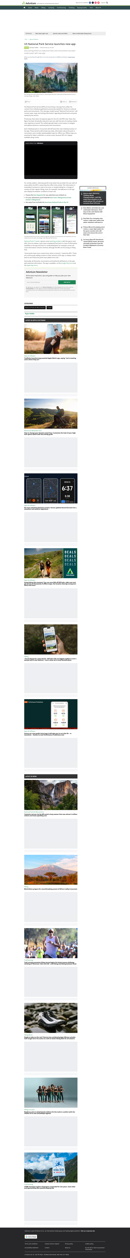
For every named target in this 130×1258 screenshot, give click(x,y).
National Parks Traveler (32, 241)
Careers (47, 1248)
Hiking (43, 8)
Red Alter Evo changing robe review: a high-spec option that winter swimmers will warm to (93, 220)
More (98, 8)
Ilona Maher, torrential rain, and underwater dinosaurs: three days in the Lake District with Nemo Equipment (93, 211)
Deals (30, 8)
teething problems (56, 241)
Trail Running (61, 8)
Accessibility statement (31, 1248)
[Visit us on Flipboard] (98, 3)
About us (67, 1248)
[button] (104, 3)
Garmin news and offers (60, 33)
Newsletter (74, 101)
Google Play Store (67, 263)
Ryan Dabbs (34, 47)
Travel (49, 308)
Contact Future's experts (52, 1244)
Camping (51, 8)
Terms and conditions (31, 1244)
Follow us (64, 101)
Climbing (71, 8)
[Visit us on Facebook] (90, 3)
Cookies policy (89, 1244)
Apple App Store (32, 265)
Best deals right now (42, 33)
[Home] (24, 8)
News (36, 8)
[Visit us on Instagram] (96, 3)
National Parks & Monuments (35, 308)
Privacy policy (69, 1244)
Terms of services (47, 287)
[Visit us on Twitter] (93, 3)
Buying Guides (82, 8)
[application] (50, 160)
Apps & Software (34, 39)
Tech (91, 8)
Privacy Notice (30, 288)
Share (28, 101)
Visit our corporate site (88, 1231)
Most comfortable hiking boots (82, 33)
